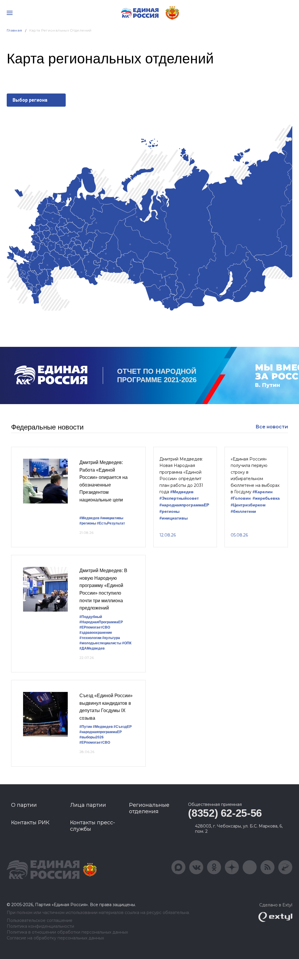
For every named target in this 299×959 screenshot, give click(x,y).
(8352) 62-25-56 (225, 813)
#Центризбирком (248, 505)
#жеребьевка (266, 498)
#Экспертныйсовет (179, 498)
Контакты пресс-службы (92, 825)
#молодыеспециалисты (100, 643)
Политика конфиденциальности (40, 926)
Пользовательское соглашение (39, 920)
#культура (111, 638)
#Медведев (89, 518)
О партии (24, 805)
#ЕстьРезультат (111, 523)
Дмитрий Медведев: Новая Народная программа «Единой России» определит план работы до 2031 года (181, 475)
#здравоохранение (95, 633)
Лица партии (88, 805)
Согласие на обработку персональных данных (55, 938)
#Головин (241, 498)
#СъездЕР (123, 727)
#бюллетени (243, 511)
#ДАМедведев (92, 648)
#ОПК (126, 643)
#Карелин (262, 492)
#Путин (85, 727)
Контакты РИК (30, 822)
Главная (14, 30)
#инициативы (111, 518)
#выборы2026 (91, 737)
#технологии (90, 638)
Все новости (271, 427)
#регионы (87, 523)
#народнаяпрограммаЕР (184, 505)
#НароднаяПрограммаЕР (101, 622)
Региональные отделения (149, 808)
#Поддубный (90, 617)
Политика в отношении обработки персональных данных (67, 932)
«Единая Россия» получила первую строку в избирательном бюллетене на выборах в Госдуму (255, 475)
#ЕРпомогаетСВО (94, 627)
